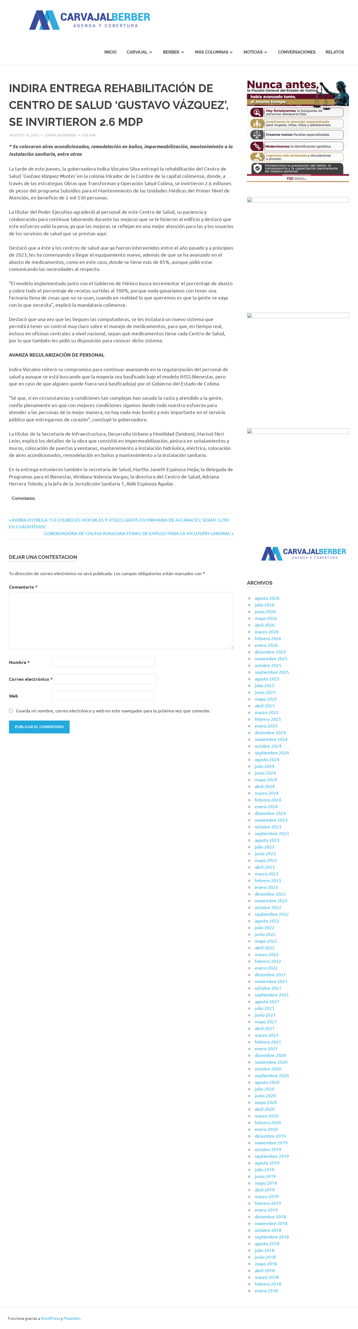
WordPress (50, 1318)
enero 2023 (266, 887)
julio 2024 (264, 766)
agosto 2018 (267, 1243)
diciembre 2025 (270, 651)
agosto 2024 (267, 759)
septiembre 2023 (272, 833)
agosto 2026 (267, 598)
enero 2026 (266, 645)
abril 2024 (265, 786)
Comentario (23, 587)
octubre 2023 (268, 826)
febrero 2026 (268, 638)
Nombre (19, 662)
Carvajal (137, 52)
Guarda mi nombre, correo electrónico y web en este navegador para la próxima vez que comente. (113, 710)
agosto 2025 (267, 678)
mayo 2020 (266, 1102)
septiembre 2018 (272, 1236)
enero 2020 (266, 1129)
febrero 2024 (268, 799)
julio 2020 (264, 1088)
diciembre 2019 (270, 1136)
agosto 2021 (267, 1001)
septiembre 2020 (272, 1075)
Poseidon (71, 1318)
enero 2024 (266, 806)
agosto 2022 (267, 920)
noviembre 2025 (271, 658)
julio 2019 (264, 1169)
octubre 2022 (268, 907)
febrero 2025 (268, 719)
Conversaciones (296, 52)
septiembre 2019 (272, 1156)
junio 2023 (265, 853)
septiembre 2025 (272, 672)
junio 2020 (265, 1095)
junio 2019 (265, 1176)
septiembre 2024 (272, 752)
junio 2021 (265, 1014)
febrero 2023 (268, 880)
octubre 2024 (268, 746)
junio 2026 (265, 611)
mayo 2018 (266, 1263)
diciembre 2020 (270, 1055)
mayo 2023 (266, 860)
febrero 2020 (268, 1122)
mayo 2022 (266, 941)
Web (13, 696)
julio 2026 (264, 604)
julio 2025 (264, 685)
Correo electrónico (31, 679)
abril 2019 (265, 1189)
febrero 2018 (268, 1283)
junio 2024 (265, 772)
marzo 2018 (267, 1277)
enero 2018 (266, 1290)
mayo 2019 (266, 1183)
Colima (89, 135)
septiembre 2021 (272, 994)
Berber (171, 52)
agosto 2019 (267, 1162)
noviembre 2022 (271, 900)
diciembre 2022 (270, 893)
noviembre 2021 (271, 981)
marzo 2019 (267, 1196)
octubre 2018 (268, 1230)
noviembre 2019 (271, 1142)
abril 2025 (265, 705)
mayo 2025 (266, 698)
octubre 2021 (268, 988)
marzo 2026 (267, 631)
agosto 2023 (267, 840)
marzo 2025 (267, 712)
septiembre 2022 (272, 914)
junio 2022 (265, 934)
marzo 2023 (267, 873)
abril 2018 (265, 1270)
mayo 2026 (266, 618)
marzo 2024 (267, 793)
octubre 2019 (268, 1149)
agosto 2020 (267, 1082)
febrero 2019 (268, 1203)
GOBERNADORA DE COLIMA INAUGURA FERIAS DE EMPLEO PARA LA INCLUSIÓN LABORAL (137, 533)
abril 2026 (265, 625)
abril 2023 (265, 867)
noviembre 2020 (271, 1062)
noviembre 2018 (271, 1223)
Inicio (110, 52)
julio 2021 (264, 1008)
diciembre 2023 (270, 813)
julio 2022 (264, 927)
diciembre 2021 (270, 974)
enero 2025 (266, 725)
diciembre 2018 (270, 1216)
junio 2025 (265, 692)
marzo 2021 (267, 1035)
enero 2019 (266, 1209)
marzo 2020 (267, 1115)
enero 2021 (266, 1048)
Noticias (253, 52)
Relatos (335, 52)
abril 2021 (265, 1028)
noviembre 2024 (271, 739)
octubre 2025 (268, 665)
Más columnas (211, 52)
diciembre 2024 (270, 732)
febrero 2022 (268, 961)
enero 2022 (266, 967)
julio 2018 (264, 1250)
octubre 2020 (268, 1068)
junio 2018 (265, 1257)
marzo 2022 (267, 954)
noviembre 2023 (271, 820)
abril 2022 (265, 947)
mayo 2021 (266, 1021)
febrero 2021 (268, 1041)
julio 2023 (264, 846)
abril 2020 (265, 1109)
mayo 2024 (266, 779)
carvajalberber (60, 135)
